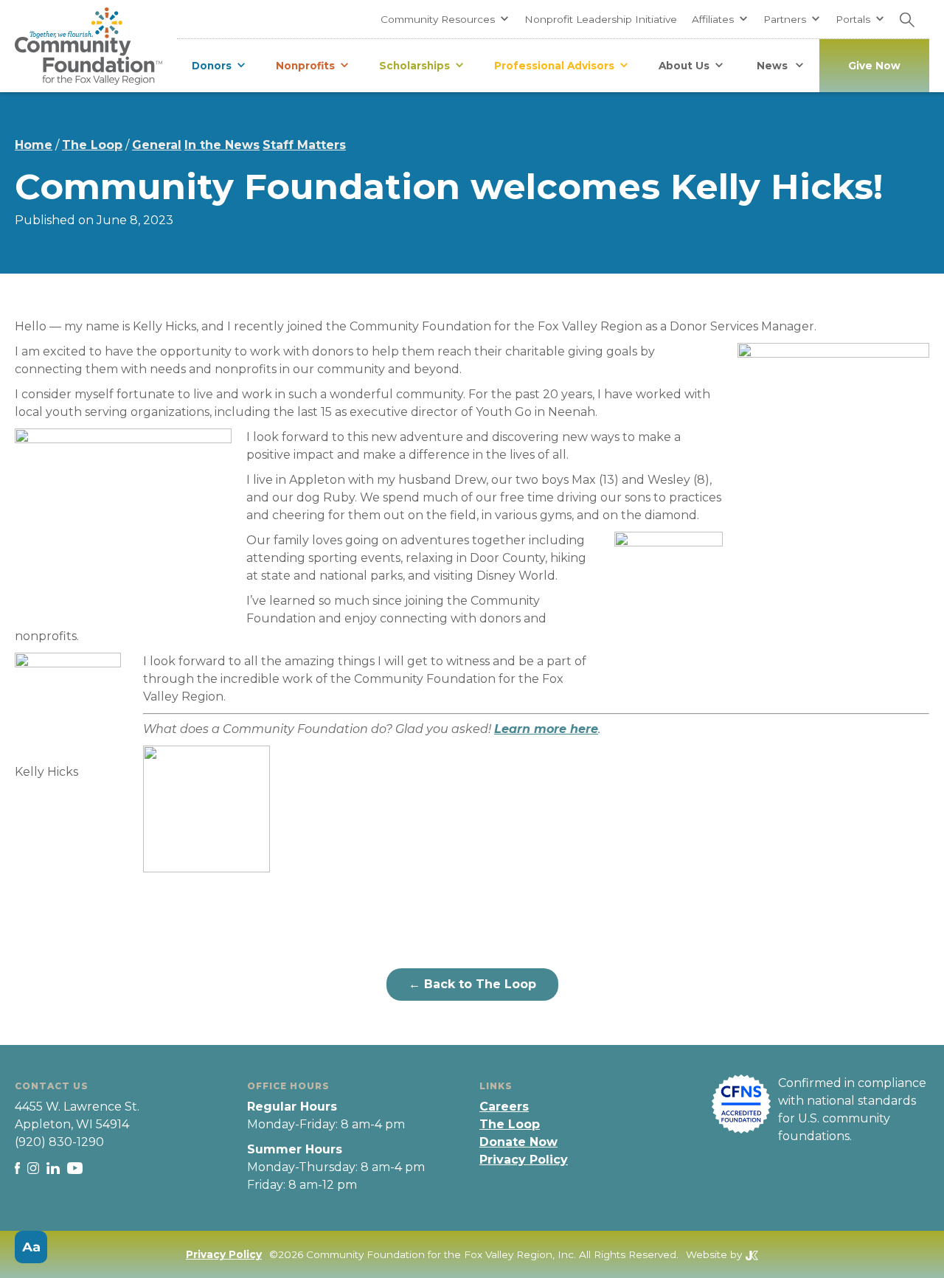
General (156, 145)
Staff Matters (304, 145)
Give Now (874, 66)
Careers (504, 1107)
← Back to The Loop (472, 984)
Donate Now (518, 1142)
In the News (222, 145)
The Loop (92, 145)
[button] (445, 19)
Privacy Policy (523, 1160)
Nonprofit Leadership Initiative (600, 19)
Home (33, 145)
